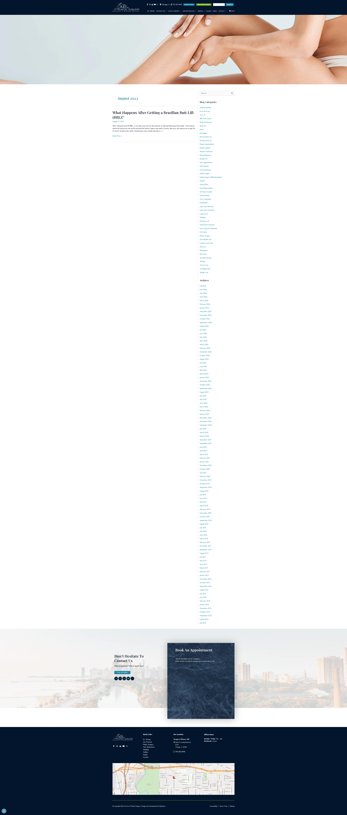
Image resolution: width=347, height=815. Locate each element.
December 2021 (205, 440)
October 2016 (205, 582)
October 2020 (205, 469)
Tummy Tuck (204, 265)
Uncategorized (205, 269)
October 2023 (205, 385)
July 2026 (203, 286)
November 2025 (206, 315)
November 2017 (205, 546)
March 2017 (204, 568)
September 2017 (206, 550)
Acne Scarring (205, 111)
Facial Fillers (204, 184)
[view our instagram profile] (150, 4)
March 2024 (204, 374)
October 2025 (205, 319)
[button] (189, 5)
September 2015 (206, 615)
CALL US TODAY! (122, 673)
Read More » (117, 136)
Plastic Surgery (205, 236)
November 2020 (206, 465)
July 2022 (203, 429)
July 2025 (203, 330)
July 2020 (203, 473)
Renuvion (203, 247)
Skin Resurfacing (205, 258)
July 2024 (203, 363)
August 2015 (204, 619)
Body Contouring (205, 122)
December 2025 (205, 311)
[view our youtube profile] (155, 4)
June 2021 (203, 447)
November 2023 (205, 381)
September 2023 (206, 388)
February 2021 (205, 458)
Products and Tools (206, 243)
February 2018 (205, 542)
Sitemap (232, 806)
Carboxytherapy (205, 170)
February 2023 (205, 410)
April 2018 (203, 535)
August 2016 (204, 590)
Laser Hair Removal (206, 206)
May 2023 (203, 399)
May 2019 (203, 502)
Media (145, 754)
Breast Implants (205, 148)
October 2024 (205, 355)
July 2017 (203, 557)
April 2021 (203, 451)
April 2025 (203, 341)
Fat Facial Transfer (206, 192)
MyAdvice (162, 806)
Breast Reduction (205, 155)
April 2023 (203, 403)
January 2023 (204, 414)
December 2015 (205, 608)
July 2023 (203, 396)
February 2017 (205, 571)
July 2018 (203, 528)
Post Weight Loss (205, 239)
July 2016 (203, 593)
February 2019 (205, 509)
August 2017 (204, 553)
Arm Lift (202, 115)
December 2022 (205, 418)
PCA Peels (203, 232)
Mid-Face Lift (204, 221)
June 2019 (203, 498)
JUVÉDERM (203, 203)
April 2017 (203, 564)
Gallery (145, 752)
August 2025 (204, 326)
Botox (202, 129)
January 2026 (204, 308)
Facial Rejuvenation (206, 188)
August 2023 (204, 392)
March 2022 (204, 432)
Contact (145, 757)
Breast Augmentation (207, 144)
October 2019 (205, 484)
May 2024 (203, 370)
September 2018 (206, 520)
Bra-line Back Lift (205, 137)
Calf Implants (204, 166)
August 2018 (204, 524)
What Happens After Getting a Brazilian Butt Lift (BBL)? (153, 115)
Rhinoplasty (204, 250)
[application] (166, 11)
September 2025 (206, 322)
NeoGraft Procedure (207, 225)
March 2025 (204, 344)
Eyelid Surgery (205, 173)
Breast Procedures (206, 151)
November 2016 (205, 579)
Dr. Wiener (147, 739)
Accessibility (213, 806)
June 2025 (203, 333)
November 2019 (205, 480)
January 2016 (204, 604)
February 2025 (205, 348)
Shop (232, 11)
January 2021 (204, 462)
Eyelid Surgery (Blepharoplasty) (211, 177)
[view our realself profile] (157, 4)
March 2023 (204, 407)
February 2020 (205, 476)
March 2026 (204, 300)
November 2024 (206, 352)
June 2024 (203, 366)
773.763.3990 (177, 4)
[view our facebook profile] (147, 4)
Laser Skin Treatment (207, 210)
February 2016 (205, 601)
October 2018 (205, 517)
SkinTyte (202, 261)
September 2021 (206, 443)
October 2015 (205, 612)
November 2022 (206, 421)
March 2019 (204, 506)
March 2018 (204, 538)
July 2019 (203, 495)
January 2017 (204, 575)
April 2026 (203, 297)
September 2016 (206, 586)
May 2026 (203, 293)
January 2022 (204, 436)
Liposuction (204, 214)
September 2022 (206, 425)
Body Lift (203, 126)
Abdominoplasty (205, 107)
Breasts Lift (203, 159)
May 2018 (203, 531)
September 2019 (206, 487)
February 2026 (205, 304)
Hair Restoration (149, 747)
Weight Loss (204, 272)
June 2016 (203, 597)
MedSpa (203, 217)
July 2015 (203, 623)
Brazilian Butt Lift (205, 140)
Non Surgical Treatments (208, 228)
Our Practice (147, 742)
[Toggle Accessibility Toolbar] (4, 811)
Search (229, 5)
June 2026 (203, 289)
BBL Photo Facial (205, 118)
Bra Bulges (203, 133)
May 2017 (203, 560)
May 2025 (203, 337)
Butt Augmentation (206, 162)
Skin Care (203, 254)
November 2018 (205, 513)
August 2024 (204, 359)
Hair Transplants (205, 199)
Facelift (202, 181)
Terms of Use (223, 806)
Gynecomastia (205, 195)
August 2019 (204, 491)
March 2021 (204, 454)
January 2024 (204, 377)
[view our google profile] (152, 4)
